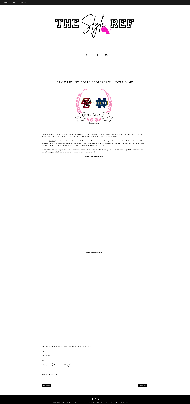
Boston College (65, 152)
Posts (14, 2)
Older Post (143, 385)
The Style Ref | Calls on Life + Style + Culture (90, 402)
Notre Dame (76, 152)
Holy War (52, 141)
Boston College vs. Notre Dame (77, 134)
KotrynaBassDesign (130, 402)
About (6, 2)
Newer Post (46, 385)
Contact (23, 2)
